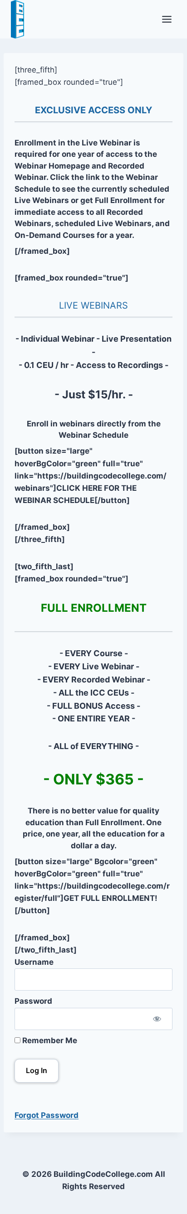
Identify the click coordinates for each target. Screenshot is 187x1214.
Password (33, 1001)
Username (34, 962)
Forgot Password (47, 1115)
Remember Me (48, 1040)
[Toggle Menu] (166, 19)
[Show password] (157, 1019)
